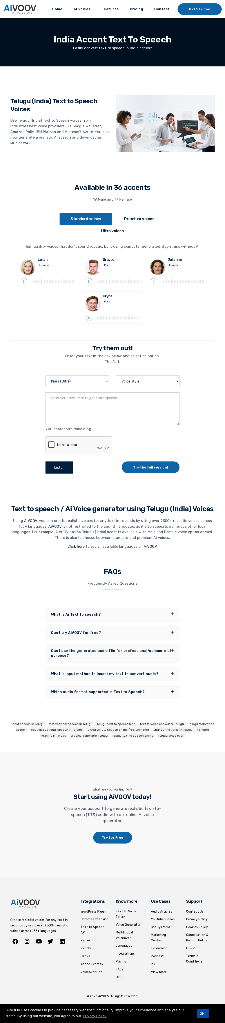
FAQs (119, 969)
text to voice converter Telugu (162, 724)
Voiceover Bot (91, 972)
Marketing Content (158, 937)
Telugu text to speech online (133, 735)
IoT (153, 964)
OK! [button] (203, 1013)
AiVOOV (30, 521)
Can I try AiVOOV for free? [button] (76, 633)
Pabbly (86, 948)
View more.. (160, 972)
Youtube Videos (163, 919)
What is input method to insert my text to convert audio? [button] (104, 674)
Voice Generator (128, 925)
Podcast (157, 956)
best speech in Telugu (29, 724)
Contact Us (194, 911)
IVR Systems (161, 927)
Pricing (136, 9)
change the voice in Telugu (174, 729)
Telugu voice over (171, 735)
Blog (119, 977)
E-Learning (159, 948)
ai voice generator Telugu (90, 735)
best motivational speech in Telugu (57, 729)
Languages (124, 946)
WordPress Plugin (94, 911)
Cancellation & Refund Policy (197, 937)
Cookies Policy (197, 927)
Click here (76, 546)
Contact (162, 9)
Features (110, 9)
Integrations (125, 953)
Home (57, 9)
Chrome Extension (95, 919)
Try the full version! (150, 467)
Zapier (85, 940)
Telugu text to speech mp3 (116, 724)
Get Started (199, 9)
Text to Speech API (92, 929)
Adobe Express (92, 964)
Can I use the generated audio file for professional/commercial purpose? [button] (111, 653)
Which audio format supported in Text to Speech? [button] (98, 692)
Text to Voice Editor (126, 914)
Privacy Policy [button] (95, 1016)
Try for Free (112, 838)
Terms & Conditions (194, 958)
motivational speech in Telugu (71, 724)
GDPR (190, 948)
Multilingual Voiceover (124, 935)
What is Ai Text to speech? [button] (76, 614)
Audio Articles (161, 911)
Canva (85, 956)
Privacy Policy (197, 919)
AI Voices (82, 9)
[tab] (86, 219)
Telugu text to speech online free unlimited (117, 729)
